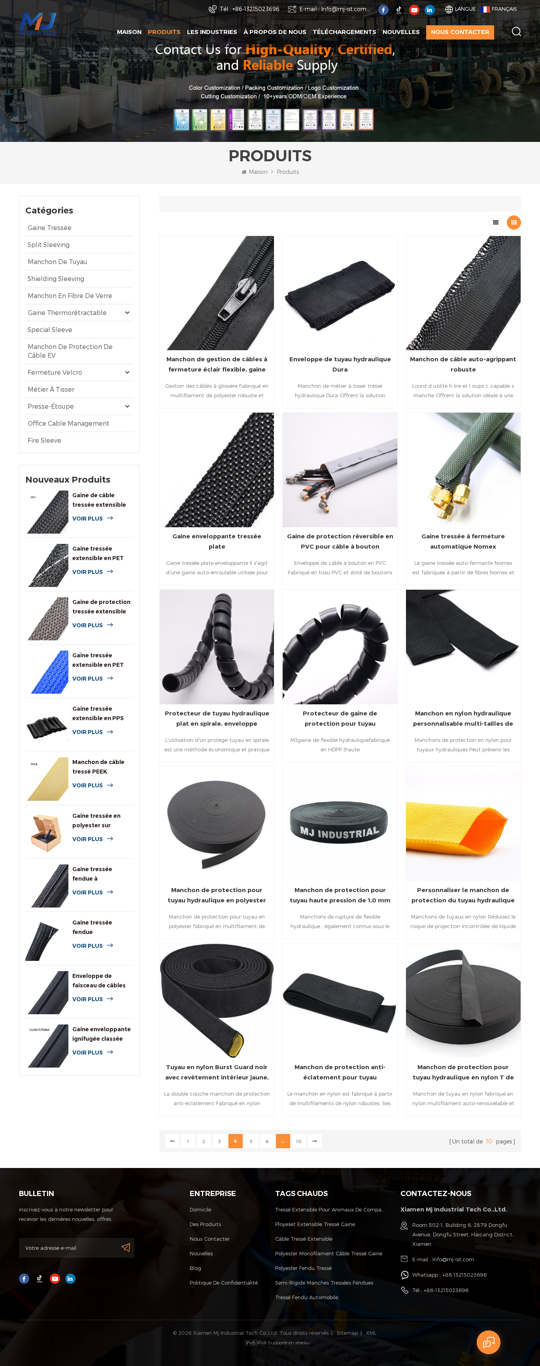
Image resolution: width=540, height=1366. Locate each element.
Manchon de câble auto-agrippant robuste (463, 364)
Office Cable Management (69, 423)
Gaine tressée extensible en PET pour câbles (98, 661)
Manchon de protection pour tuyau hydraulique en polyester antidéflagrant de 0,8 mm (217, 896)
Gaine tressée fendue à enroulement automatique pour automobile (99, 874)
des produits (205, 1224)
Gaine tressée (50, 227)
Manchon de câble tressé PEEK (98, 766)
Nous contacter (460, 32)
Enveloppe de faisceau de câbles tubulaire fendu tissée (99, 981)
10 (299, 1141)
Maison (129, 32)
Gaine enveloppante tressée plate (216, 541)
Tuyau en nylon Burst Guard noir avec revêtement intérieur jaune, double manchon (217, 1073)
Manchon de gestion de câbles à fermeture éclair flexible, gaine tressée (216, 365)
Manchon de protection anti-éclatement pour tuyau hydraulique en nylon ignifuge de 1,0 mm (340, 1073)
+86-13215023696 (255, 9)
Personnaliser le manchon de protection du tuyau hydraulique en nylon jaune (463, 896)
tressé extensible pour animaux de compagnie (330, 1209)
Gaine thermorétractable (67, 312)
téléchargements (344, 32)
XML (371, 1333)
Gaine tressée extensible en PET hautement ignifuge (101, 554)
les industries (212, 32)
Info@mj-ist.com (343, 9)
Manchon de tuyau (57, 261)
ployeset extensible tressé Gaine (315, 1224)
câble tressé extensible (303, 1239)
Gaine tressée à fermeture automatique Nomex (463, 541)
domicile (200, 1209)
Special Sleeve (50, 329)
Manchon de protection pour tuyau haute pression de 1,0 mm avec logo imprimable (340, 896)
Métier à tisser (51, 389)
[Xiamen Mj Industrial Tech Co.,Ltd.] (38, 23)
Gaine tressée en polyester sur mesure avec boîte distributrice (99, 821)
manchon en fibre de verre (70, 295)
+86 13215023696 (464, 1275)
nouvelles (401, 32)
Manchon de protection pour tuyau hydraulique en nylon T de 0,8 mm (463, 1073)
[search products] (516, 31)
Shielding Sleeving (56, 278)
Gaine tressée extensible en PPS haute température (100, 714)
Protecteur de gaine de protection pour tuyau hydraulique (340, 719)
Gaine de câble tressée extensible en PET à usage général (99, 500)
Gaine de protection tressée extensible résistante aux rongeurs (101, 607)
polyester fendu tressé (303, 1268)
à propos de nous (275, 32)
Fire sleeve (44, 440)
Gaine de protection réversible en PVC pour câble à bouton (340, 541)
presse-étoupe (51, 406)
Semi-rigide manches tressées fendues (324, 1282)
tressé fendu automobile (306, 1297)
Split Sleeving (49, 244)
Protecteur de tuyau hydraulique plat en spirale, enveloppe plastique (217, 719)
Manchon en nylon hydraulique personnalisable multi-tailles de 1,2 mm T (463, 719)
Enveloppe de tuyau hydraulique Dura (340, 364)
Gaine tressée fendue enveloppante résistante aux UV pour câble (97, 928)
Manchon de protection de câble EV (70, 351)
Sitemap (347, 1333)
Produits (164, 32)
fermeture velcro (55, 372)
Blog (195, 1268)
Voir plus (87, 518)
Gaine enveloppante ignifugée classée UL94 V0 (101, 1034)
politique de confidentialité (224, 1282)
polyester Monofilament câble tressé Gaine (328, 1253)
